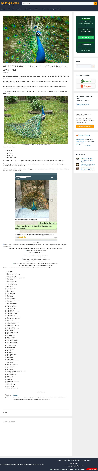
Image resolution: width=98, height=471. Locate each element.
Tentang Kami (10, 9)
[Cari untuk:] (83, 66)
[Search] (95, 3)
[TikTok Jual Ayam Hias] (80, 469)
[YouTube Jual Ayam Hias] (55, 469)
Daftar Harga (28, 9)
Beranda (3, 9)
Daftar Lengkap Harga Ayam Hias (54, 9)
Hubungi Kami (36, 9)
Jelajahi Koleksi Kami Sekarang (85, 126)
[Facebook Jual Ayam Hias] (68, 469)
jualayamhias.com (10, 2)
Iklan (6, 412)
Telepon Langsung (86, 44)
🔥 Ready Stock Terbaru (83, 135)
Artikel (43, 9)
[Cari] (93, 66)
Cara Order (18, 9)
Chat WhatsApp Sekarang (86, 37)
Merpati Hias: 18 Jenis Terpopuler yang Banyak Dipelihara (87, 160)
